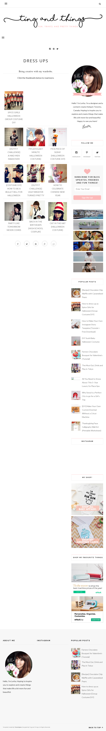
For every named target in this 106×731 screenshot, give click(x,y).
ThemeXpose (18, 727)
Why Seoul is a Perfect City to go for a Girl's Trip (91, 396)
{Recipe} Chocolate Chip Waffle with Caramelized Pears (92, 293)
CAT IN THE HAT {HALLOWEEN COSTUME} (58, 226)
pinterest (86, 157)
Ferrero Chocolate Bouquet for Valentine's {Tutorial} (92, 355)
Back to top (95, 727)
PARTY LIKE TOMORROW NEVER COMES (14, 226)
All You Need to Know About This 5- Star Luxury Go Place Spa (91, 382)
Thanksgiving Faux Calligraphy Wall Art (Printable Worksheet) (91, 427)
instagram (76, 157)
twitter (97, 157)
